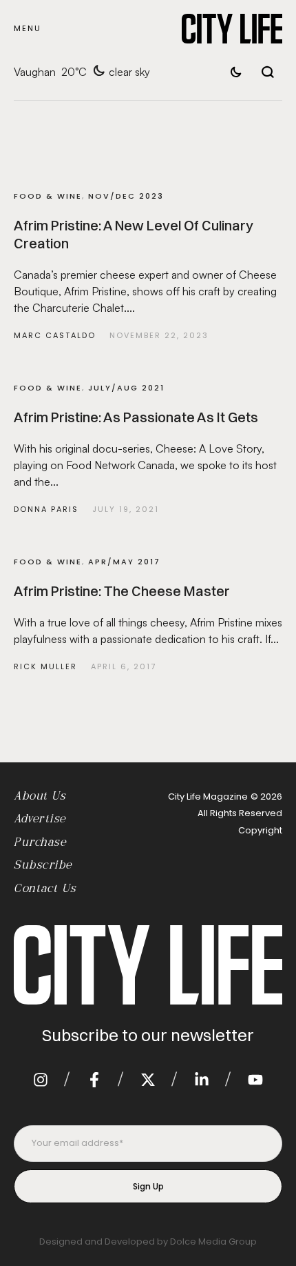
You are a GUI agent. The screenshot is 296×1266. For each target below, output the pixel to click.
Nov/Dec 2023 (126, 195)
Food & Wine (48, 195)
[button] (27, 28)
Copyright (260, 830)
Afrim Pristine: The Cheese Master (122, 591)
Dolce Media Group (213, 1241)
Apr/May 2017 (124, 561)
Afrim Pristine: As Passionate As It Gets (136, 417)
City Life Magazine (208, 796)
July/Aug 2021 (126, 387)
